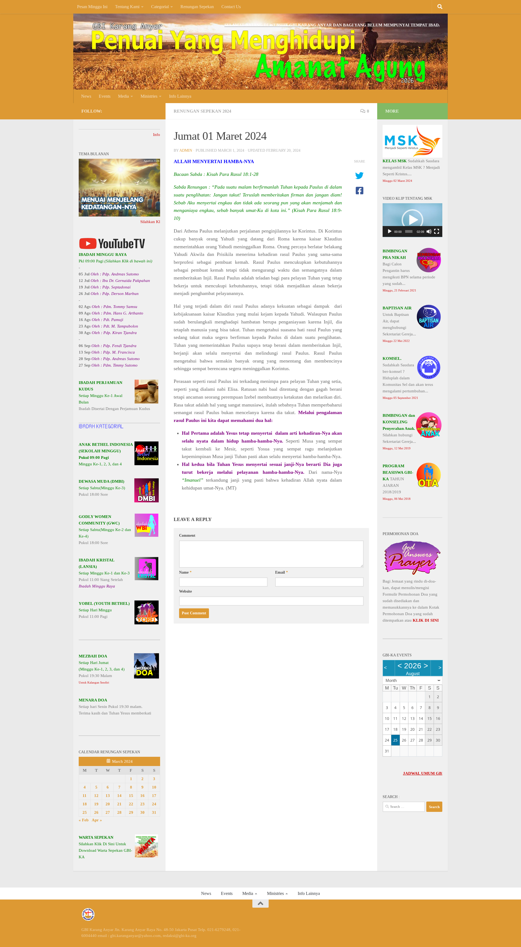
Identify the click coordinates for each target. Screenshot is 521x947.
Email (281, 572)
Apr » (97, 820)
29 (131, 812)
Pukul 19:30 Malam (102, 669)
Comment (187, 535)
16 (142, 795)
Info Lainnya (180, 96)
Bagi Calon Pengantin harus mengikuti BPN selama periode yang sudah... (409, 270)
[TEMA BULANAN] (119, 215)
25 (84, 812)
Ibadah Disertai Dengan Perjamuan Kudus (114, 395)
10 (154, 787)
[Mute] (429, 231)
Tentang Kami (127, 6)
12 (96, 795)
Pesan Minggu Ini (92, 6)
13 (108, 795)
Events (104, 96)
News (86, 96)
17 (154, 795)
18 (84, 804)
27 (108, 812)
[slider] (408, 231)
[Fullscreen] (436, 231)
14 (119, 795)
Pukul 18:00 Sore (102, 488)
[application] (412, 220)
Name (185, 572)
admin (185, 150)
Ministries (149, 96)
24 (154, 804)
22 (131, 804)
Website (185, 591)
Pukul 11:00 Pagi (104, 610)
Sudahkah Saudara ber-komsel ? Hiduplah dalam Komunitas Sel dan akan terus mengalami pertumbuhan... (408, 377)
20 (108, 804)
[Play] (389, 231)
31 (154, 812)
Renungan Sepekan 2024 (202, 111)
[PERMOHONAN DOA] (412, 575)
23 (142, 804)
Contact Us (231, 6)
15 (131, 795)
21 (119, 804)
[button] (412, 220)
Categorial (160, 6)
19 (96, 804)
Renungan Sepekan (197, 6)
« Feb (83, 820)
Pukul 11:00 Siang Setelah (104, 573)
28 (119, 812)
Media (123, 96)
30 (142, 812)
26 (96, 812)
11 (84, 795)
